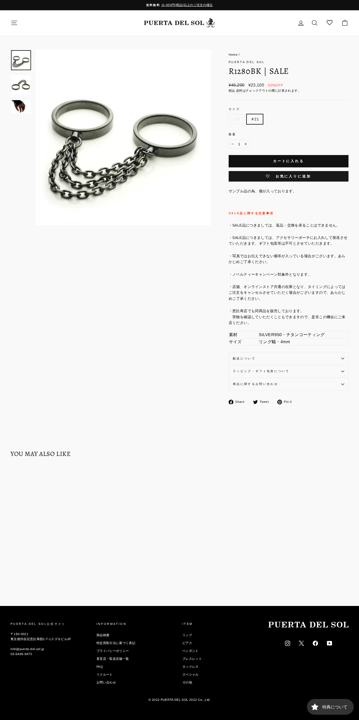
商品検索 (102, 635)
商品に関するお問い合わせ (255, 383)
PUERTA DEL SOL (247, 62)
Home (233, 54)
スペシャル (190, 674)
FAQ (99, 666)
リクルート (104, 674)
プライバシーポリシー (112, 651)
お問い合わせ (106, 682)
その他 (187, 682)
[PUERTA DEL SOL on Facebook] (315, 643)
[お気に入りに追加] (17, 476)
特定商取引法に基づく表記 (115, 643)
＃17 (237, 119)
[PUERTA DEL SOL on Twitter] (301, 643)
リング (187, 635)
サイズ (234, 109)
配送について (244, 358)
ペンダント (190, 651)
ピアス (187, 643)
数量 (232, 134)
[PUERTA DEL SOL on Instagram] (287, 643)
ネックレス (190, 666)
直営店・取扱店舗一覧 (112, 659)
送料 (239, 90)
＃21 (255, 119)
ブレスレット (192, 659)
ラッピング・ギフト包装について (261, 371)
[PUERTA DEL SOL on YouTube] (329, 643)
